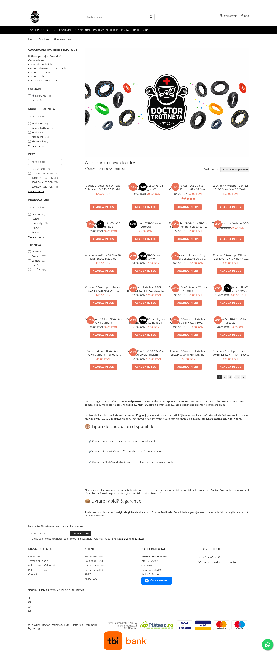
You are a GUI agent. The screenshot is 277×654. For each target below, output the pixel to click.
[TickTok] (29, 606)
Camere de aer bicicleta (41, 64)
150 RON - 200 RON (42, 182)
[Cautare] (151, 17)
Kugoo (35, 232)
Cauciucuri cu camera (40, 72)
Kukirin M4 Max (40, 128)
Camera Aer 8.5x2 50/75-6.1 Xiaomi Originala (103, 224)
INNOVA (36, 227)
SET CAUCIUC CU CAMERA (42, 80)
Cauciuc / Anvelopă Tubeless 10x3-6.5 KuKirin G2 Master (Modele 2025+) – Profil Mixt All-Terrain (230, 187)
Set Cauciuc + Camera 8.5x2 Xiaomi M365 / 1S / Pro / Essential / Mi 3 (230, 288)
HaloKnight (38, 223)
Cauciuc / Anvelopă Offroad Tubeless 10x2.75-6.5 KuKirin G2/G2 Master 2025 (103, 187)
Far (33, 265)
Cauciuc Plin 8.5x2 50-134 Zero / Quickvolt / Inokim (145, 352)
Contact (65, 30)
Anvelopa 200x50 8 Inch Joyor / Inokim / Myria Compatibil (145, 320)
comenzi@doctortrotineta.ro (220, 562)
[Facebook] (29, 597)
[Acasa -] (47, 17)
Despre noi (82, 30)
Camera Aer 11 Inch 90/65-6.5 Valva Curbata (103, 320)
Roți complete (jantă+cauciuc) (44, 56)
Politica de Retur (105, 30)
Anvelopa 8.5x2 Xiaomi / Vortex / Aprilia (188, 288)
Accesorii (36, 256)
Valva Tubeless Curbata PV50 (230, 223)
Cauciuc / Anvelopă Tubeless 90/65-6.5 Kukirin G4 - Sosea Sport (230, 352)
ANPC (88, 574)
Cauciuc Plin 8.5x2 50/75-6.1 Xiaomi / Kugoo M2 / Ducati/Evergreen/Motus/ (145, 187)
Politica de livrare (37, 570)
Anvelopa (37, 251)
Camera (36, 260)
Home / (33, 39)
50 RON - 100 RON (42, 173)
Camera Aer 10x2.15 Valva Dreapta (230, 320)
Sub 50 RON (38, 169)
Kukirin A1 (37, 132)
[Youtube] (29, 602)
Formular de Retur (95, 570)
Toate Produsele (40, 30)
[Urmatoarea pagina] (243, 377)
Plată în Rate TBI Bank (136, 30)
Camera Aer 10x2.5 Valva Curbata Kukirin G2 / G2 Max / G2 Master (188, 187)
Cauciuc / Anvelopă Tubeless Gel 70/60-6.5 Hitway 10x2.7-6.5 (188, 320)
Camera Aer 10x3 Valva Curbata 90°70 (145, 256)
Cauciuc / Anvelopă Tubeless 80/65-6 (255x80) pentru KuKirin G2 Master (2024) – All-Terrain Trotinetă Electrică (103, 288)
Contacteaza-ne (159, 580)
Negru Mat (41, 95)
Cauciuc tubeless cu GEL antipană (47, 68)
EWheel (36, 219)
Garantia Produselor (96, 565)
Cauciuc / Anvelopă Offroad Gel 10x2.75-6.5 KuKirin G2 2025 (230, 256)
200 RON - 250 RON (42, 186)
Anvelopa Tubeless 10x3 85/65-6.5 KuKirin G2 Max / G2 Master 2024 (146, 288)
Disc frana (37, 269)
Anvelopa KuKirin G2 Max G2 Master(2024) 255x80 (103, 256)
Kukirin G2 (37, 123)
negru (35, 100)
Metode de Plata (94, 556)
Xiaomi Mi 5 (38, 141)
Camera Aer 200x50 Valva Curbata (145, 224)
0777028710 (211, 557)
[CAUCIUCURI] (167, 102)
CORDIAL (37, 214)
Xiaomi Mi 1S (39, 136)
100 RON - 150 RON (42, 177)
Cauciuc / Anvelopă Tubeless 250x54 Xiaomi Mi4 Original (188, 352)
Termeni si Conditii (38, 561)
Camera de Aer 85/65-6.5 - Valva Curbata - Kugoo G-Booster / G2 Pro (103, 352)
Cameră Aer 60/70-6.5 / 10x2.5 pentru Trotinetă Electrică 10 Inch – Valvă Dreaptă (188, 224)
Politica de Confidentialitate (128, 538)
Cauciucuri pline (37, 76)
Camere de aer (36, 60)
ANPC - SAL (91, 578)
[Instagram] (29, 611)
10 (237, 377)
